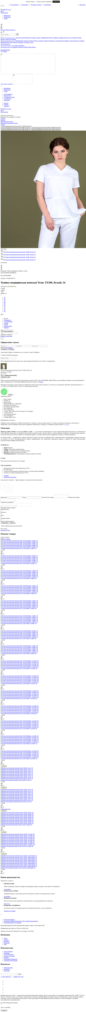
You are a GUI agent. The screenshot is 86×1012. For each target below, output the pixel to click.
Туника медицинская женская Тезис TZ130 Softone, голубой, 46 (19, 713)
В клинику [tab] (11, 349)
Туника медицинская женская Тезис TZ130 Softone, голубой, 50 (19, 758)
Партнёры (7, 970)
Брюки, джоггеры (70, 41)
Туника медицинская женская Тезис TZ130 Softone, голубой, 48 (19, 683)
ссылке (41, 382)
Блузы (22, 37)
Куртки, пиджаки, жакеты (40, 41)
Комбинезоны (20, 41)
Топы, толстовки (72, 37)
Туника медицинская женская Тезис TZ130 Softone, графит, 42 (18, 638)
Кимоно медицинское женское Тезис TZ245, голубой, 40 (17, 846)
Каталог (2, 5)
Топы (11, 42)
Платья (15, 42)
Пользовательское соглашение (12, 922)
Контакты (82, 4)
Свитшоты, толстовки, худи (25, 42)
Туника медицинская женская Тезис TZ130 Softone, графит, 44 (18, 623)
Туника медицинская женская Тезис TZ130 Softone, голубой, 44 (19, 698)
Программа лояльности (10, 959)
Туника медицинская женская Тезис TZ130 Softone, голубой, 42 (19, 728)
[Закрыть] (2, 338)
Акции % (6, 106)
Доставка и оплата (36, 4)
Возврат (6, 957)
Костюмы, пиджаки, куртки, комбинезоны (36, 37)
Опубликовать (4, 523)
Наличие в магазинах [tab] (10, 477)
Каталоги (6, 941)
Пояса (30, 47)
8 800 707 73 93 (6, 9)
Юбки (2, 42)
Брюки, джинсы (5, 39)
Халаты (18, 37)
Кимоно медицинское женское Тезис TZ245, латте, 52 (16, 780)
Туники (79, 37)
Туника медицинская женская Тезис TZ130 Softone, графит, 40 (18, 653)
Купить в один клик (6, 336)
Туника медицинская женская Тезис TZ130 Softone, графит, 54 (18, 548)
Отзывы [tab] (6, 475)
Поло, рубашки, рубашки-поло (58, 37)
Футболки (13, 39)
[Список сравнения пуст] (1, 26)
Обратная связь (8, 967)
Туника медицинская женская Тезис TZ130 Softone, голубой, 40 (19, 668)
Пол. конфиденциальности (30, 921)
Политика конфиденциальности (13, 921)
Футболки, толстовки (55, 41)
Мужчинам (7, 17)
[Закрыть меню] (1, 36)
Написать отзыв (5, 530)
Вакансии (7, 943)
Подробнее (9, 347)
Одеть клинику (8, 951)
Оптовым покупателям (10, 960)
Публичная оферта (9, 919)
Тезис (5, 938)
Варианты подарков (9, 911)
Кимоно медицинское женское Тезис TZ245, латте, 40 (16, 801)
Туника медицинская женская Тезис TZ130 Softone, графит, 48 (18, 593)
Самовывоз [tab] (4, 349)
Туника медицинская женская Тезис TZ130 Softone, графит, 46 (18, 608)
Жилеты (6, 42)
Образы (6, 104)
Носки (34, 47)
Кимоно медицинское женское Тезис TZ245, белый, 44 (16, 824)
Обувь (6, 18)
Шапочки (16, 47)
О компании (47, 4)
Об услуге (7, 903)
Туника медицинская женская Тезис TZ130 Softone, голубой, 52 (19, 743)
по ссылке (66, 424)
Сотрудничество (8, 954)
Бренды (6, 103)
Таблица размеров (8, 331)
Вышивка (7, 953)
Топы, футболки (19, 45)
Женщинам (7, 15)
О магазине (7, 889)
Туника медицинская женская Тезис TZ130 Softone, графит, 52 (18, 563)
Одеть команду (14, 4)
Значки (26, 47)
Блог (5, 944)
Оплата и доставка (9, 956)
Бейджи (21, 47)
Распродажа (24, 4)
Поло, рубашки (80, 41)
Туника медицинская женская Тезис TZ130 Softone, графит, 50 (18, 578)
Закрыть (10, 394)
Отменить (12, 523)
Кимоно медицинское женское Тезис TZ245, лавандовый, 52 (18, 867)
